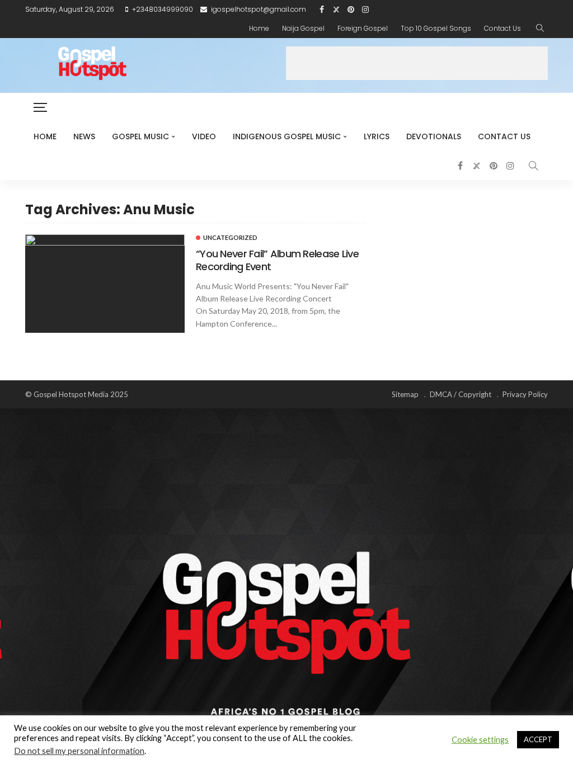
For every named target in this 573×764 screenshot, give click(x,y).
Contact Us (502, 28)
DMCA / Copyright (460, 394)
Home (259, 28)
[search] (540, 28)
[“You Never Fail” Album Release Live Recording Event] (105, 283)
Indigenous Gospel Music (287, 136)
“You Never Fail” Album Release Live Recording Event (277, 260)
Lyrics (376, 136)
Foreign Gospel (362, 28)
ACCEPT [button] (538, 739)
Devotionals (433, 136)
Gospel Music (140, 136)
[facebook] (321, 9)
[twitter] (336, 9)
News (84, 136)
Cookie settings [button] (480, 739)
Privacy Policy (525, 394)
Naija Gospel (303, 28)
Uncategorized (230, 237)
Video (204, 136)
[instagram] (365, 9)
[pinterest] (351, 9)
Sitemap (405, 394)
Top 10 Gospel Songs (436, 28)
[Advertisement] (417, 63)
